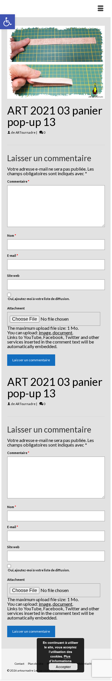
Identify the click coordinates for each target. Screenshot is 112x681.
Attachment (16, 308)
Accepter (63, 666)
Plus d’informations (60, 658)
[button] (7, 21)
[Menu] (100, 8)
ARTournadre (26, 132)
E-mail (12, 255)
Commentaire (18, 181)
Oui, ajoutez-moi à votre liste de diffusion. (38, 299)
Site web (13, 275)
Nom (11, 235)
